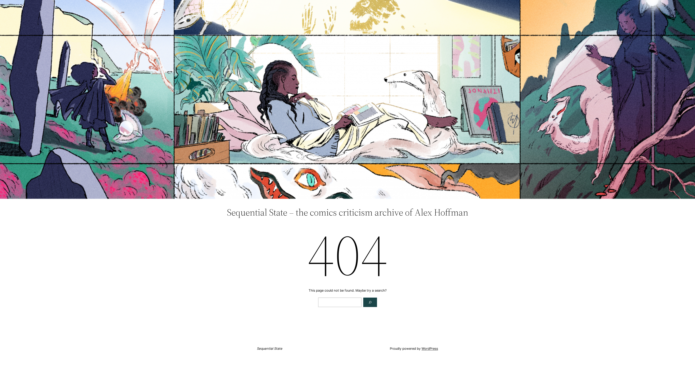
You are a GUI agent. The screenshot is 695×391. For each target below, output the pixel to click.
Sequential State (270, 348)
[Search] (370, 302)
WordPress (430, 348)
